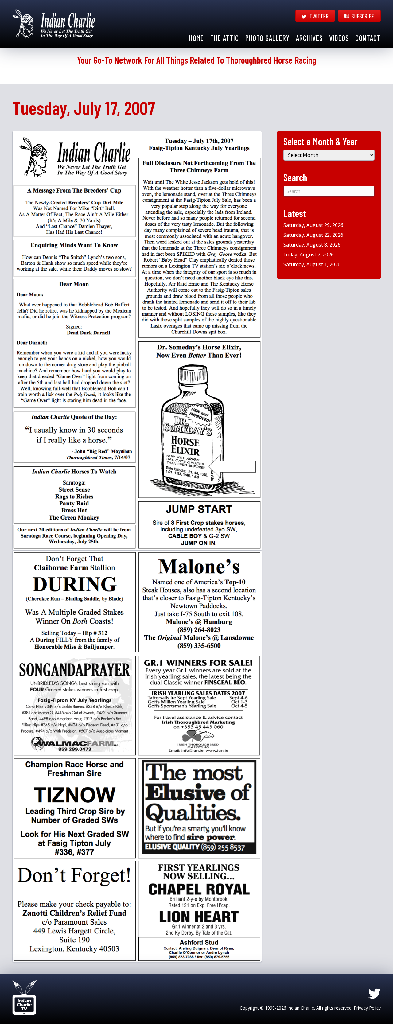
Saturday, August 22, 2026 (313, 235)
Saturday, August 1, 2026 (311, 264)
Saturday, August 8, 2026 (311, 244)
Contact (368, 37)
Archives (309, 37)
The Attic (224, 37)
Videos (339, 37)
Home (196, 37)
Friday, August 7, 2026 (308, 254)
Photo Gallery (267, 37)
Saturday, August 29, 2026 (313, 225)
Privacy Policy (367, 1008)
